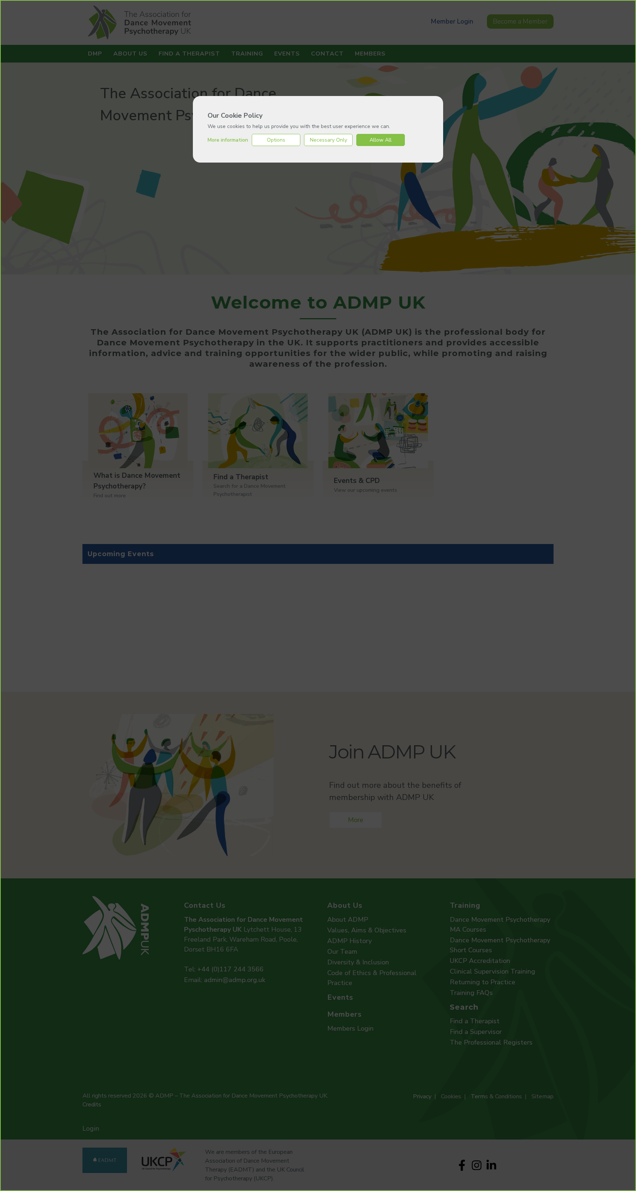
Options (276, 139)
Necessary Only (328, 139)
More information (228, 139)
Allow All (381, 139)
